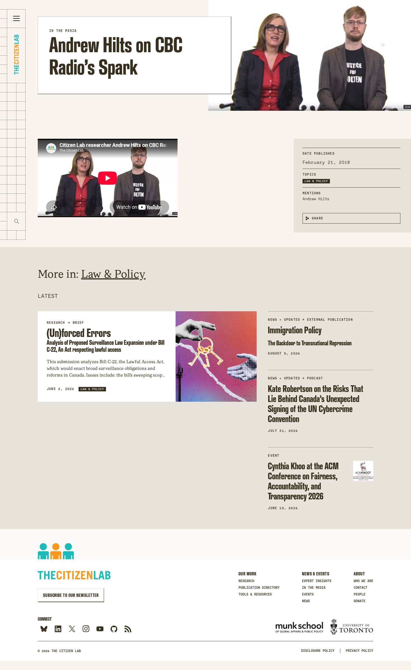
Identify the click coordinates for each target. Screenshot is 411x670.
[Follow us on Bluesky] (44, 629)
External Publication (330, 320)
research (56, 323)
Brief (78, 323)
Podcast (315, 378)
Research (246, 581)
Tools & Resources (255, 594)
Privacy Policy (359, 651)
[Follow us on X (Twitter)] (72, 629)
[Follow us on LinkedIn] (58, 629)
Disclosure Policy (317, 651)
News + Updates (284, 320)
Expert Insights (316, 581)
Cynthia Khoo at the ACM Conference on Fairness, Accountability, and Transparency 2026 (303, 481)
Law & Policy (316, 181)
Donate (359, 601)
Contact (360, 588)
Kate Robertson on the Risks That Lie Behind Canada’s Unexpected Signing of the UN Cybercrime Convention (315, 403)
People (359, 594)
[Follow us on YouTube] (100, 629)
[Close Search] (34, 221)
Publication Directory (259, 588)
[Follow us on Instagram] (86, 629)
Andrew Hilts (316, 199)
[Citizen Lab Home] (16, 55)
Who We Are (363, 581)
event (273, 456)
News (306, 601)
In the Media (63, 31)
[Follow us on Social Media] (114, 629)
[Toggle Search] (16, 221)
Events (308, 594)
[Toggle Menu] (16, 18)
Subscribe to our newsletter (71, 595)
